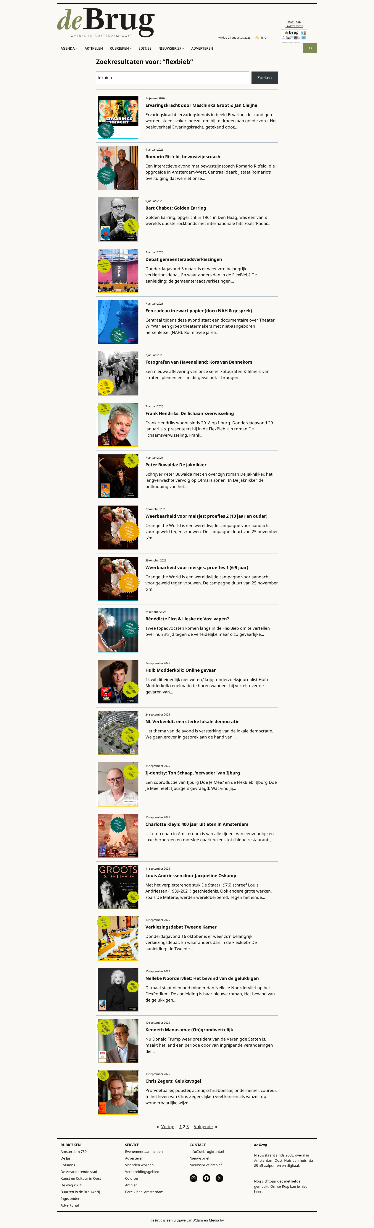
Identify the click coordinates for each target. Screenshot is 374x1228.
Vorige (165, 1126)
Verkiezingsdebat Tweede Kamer (181, 927)
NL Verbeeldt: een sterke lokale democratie (192, 721)
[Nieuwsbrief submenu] (183, 48)
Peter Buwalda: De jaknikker (175, 465)
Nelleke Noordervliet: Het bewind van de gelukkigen (202, 978)
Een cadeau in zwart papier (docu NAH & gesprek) (198, 311)
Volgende (205, 1126)
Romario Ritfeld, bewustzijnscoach (182, 156)
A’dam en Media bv (208, 1220)
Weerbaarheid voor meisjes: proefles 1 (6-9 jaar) (196, 567)
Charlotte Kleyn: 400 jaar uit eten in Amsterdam (196, 824)
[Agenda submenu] (77, 48)
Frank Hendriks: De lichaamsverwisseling (189, 413)
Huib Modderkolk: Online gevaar (180, 670)
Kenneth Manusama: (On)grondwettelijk (189, 1030)
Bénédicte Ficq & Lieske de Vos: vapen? (187, 619)
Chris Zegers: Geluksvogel (173, 1081)
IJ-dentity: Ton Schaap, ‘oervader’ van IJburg (192, 773)
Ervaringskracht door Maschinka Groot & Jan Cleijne (201, 105)
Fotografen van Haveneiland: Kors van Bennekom (198, 362)
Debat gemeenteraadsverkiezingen (183, 259)
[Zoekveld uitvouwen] (310, 48)
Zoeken (264, 77)
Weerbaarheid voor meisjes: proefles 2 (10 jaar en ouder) (206, 516)
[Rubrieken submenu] (131, 48)
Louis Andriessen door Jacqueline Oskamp (190, 875)
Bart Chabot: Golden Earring (175, 208)
